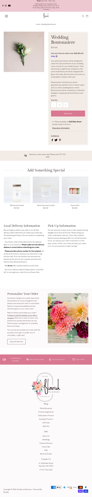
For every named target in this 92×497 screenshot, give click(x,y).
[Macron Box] (75, 189)
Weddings (46, 440)
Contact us (55, 136)
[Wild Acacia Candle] (17, 189)
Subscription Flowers (46, 415)
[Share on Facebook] (52, 141)
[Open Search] (83, 16)
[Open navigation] (13, 16)
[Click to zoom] (40, 35)
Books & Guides (46, 454)
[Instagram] (5, 6)
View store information (61, 128)
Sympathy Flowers (46, 419)
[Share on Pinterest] (60, 141)
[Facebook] (3, 6)
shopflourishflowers (24, 489)
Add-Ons (46, 426)
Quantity (54, 100)
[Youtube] (9, 6)
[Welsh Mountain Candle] (46, 189)
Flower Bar (46, 447)
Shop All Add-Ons (16, 341)
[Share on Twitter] (56, 141)
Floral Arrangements (46, 412)
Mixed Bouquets (46, 408)
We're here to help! (37, 359)
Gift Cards (46, 423)
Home (38, 24)
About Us (46, 436)
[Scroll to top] (87, 492)
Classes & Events (46, 443)
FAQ (46, 450)
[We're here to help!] (27, 360)
